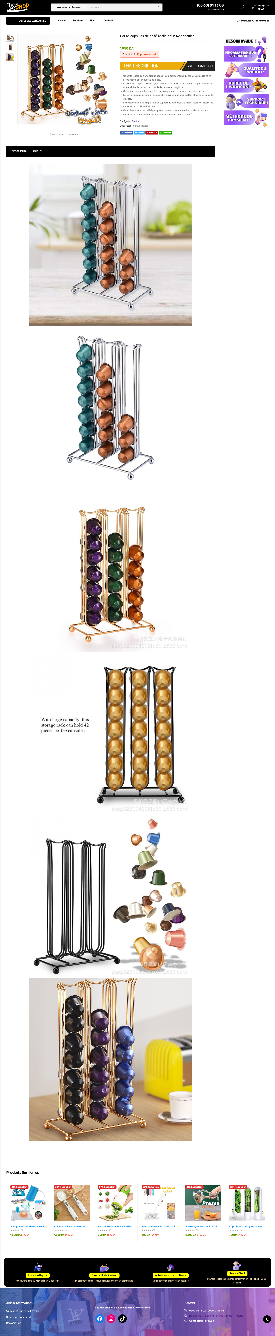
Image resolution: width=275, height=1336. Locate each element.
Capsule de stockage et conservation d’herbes (247, 1226)
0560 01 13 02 (197, 1310)
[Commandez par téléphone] (267, 1319)
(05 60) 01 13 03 (210, 5)
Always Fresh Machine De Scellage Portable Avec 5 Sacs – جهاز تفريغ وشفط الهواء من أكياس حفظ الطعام (28, 1226)
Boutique (78, 20)
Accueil (62, 20)
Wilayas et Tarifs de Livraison (23, 1311)
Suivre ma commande (19, 1317)
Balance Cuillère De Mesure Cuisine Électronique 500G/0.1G (72, 1226)
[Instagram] (111, 1318)
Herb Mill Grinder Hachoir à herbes (115, 1226)
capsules (143, 125)
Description (19, 151)
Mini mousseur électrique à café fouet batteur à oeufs (159, 1226)
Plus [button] (92, 20)
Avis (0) (37, 151)
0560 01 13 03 (216, 1310)
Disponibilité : (129, 54)
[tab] (19, 151)
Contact (108, 20)
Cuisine (135, 121)
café (135, 125)
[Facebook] (99, 1318)
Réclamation (13, 1323)
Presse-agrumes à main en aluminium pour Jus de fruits (203, 1226)
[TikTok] (122, 1318)
